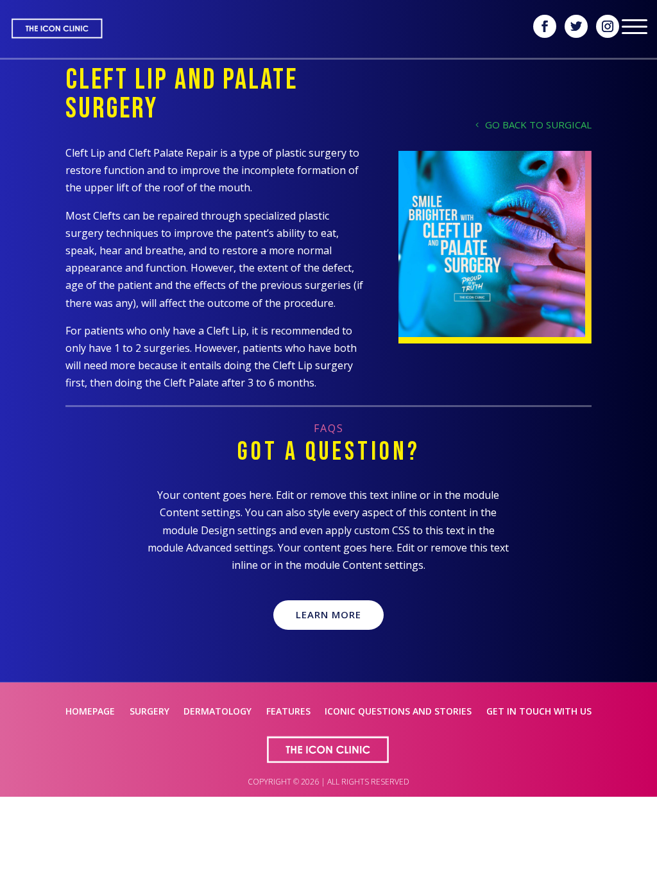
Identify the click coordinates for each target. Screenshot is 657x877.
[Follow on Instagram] (607, 26)
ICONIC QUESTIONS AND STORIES (398, 712)
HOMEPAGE (90, 712)
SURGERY (149, 712)
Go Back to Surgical (538, 124)
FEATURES (288, 712)
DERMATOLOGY (217, 712)
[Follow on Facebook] (544, 26)
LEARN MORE (328, 614)
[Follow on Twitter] (576, 26)
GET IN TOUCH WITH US (539, 712)
